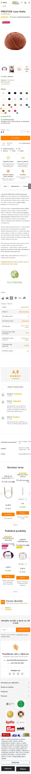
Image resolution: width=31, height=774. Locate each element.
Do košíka (15, 138)
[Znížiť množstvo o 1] (22, 131)
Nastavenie (15, 762)
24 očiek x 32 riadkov (25, 339)
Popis (5, 186)
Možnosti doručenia (8, 119)
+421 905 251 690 (17, 663)
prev (1, 493)
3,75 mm (21, 499)
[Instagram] (18, 674)
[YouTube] (22, 674)
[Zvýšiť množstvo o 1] (27, 131)
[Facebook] (10, 674)
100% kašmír (25, 321)
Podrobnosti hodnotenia (23, 17)
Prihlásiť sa (23, 630)
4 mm (27, 333)
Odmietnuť (8, 769)
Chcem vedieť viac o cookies (13, 757)
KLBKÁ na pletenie (24, 312)
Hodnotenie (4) (15, 186)
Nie (28, 351)
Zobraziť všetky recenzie (20, 603)
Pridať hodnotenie (15, 387)
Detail (22, 513)
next (29, 493)
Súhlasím (23, 769)
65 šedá (21, 564)
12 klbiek (26, 345)
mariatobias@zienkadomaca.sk (17, 660)
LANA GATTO (26, 143)
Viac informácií (5, 84)
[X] (14, 674)
